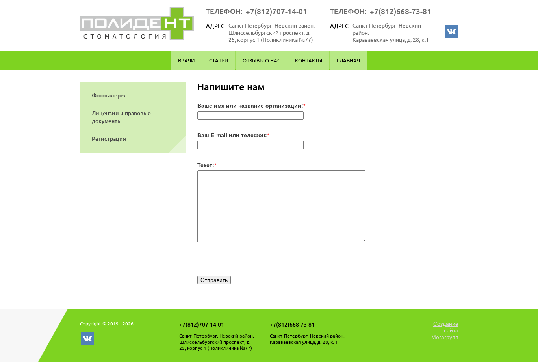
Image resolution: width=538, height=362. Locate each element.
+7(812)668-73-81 (400, 11)
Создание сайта (445, 327)
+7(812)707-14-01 (276, 11)
